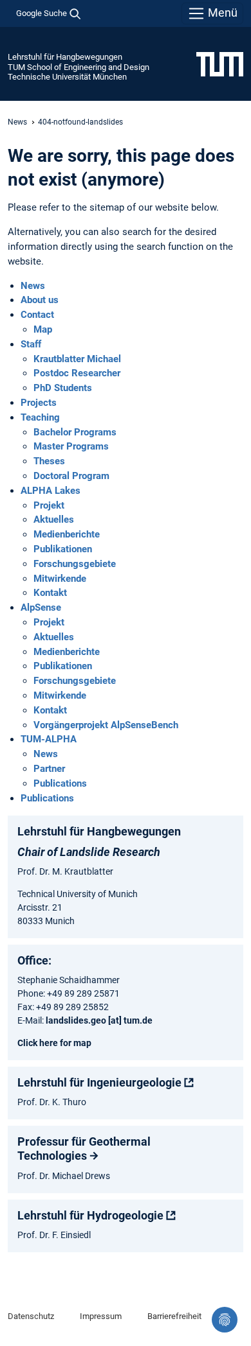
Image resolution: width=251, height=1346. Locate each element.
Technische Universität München (67, 77)
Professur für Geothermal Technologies (84, 1148)
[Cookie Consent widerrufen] (224, 1320)
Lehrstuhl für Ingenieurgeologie (99, 1082)
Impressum (101, 1316)
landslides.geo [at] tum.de (99, 1020)
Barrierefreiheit (174, 1316)
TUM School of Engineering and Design (78, 67)
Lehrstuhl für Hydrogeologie (90, 1215)
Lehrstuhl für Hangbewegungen (65, 57)
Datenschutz (31, 1316)
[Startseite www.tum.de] (219, 63)
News (17, 122)
